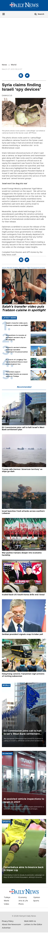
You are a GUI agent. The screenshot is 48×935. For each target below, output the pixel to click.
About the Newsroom (11, 924)
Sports (36, 901)
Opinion (36, 897)
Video (6, 904)
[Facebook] (21, 75)
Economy (23, 897)
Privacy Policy (7, 921)
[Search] (36, 14)
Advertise (6, 928)
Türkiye (7, 897)
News (4, 65)
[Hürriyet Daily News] (24, 5)
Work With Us (30, 921)
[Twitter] (27, 75)
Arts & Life (23, 901)
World (13, 65)
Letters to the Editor (33, 924)
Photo (21, 904)
